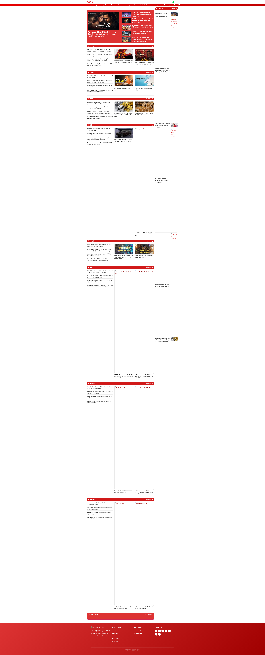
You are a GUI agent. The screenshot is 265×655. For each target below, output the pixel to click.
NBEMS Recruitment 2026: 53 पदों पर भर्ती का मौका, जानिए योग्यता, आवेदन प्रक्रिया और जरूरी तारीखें (144, 376)
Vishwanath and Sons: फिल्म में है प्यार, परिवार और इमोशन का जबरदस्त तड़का (162, 125)
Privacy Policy (115, 638)
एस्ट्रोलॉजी (97, 5)
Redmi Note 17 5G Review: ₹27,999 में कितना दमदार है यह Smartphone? (162, 180)
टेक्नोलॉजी (107, 5)
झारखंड (138, 5)
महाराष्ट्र (156, 5)
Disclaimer (114, 636)
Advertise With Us (138, 636)
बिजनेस (119, 5)
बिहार (147, 5)
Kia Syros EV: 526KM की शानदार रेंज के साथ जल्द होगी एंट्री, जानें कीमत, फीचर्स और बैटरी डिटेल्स (144, 234)
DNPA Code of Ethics (138, 633)
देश (116, 5)
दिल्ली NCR (143, 5)
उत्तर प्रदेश (133, 5)
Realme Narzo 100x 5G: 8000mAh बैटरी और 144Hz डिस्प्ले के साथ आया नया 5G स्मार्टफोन (123, 88)
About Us (114, 630)
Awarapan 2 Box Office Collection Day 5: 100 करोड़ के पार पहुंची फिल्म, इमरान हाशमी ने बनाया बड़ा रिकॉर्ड (102, 34)
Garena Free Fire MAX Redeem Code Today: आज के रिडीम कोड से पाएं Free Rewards (141, 14)
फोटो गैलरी (179, 5)
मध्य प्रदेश (152, 5)
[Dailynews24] (90, 2)
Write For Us (115, 641)
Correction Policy (138, 630)
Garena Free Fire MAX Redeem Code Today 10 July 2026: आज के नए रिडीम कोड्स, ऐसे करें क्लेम (123, 257)
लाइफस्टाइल (170, 5)
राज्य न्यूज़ (128, 5)
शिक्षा (175, 5)
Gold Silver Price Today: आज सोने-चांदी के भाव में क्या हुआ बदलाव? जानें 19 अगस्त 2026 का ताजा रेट (142, 20)
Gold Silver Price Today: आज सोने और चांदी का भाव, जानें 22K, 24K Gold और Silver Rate (123, 115)
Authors (114, 643)
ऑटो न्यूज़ (102, 5)
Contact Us (115, 633)
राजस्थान (161, 5)
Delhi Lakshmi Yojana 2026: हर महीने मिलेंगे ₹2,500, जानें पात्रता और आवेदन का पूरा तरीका (142, 27)
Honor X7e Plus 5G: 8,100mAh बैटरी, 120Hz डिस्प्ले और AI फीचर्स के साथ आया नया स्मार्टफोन (143, 88)
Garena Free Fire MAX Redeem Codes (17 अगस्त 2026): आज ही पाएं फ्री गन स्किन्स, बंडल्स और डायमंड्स (142, 39)
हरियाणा (165, 5)
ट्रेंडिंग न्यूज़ (112, 5)
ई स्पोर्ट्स (92, 5)
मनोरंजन (123, 5)
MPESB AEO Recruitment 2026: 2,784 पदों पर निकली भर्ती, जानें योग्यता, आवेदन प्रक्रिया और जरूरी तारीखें (123, 376)
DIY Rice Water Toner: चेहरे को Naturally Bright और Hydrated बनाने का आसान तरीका (144, 492)
